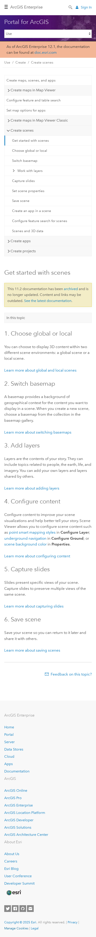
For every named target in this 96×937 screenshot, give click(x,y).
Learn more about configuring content (37, 556)
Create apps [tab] (20, 241)
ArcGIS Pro (13, 798)
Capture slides (23, 181)
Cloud (9, 756)
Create (20, 62)
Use (7, 62)
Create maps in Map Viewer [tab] (33, 90)
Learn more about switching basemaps (37, 432)
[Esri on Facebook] (15, 908)
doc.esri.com (45, 52)
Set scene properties (28, 191)
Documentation (16, 771)
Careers (10, 861)
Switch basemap (25, 161)
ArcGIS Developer (18, 820)
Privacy (72, 922)
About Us (11, 854)
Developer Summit (19, 883)
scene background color (25, 544)
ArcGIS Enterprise (26, 7)
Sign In (86, 7)
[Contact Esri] (30, 908)
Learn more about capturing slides (34, 606)
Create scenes (42, 62)
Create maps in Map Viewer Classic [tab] (39, 120)
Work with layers (30, 171)
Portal (9, 734)
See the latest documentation (47, 301)
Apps (8, 764)
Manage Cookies (16, 928)
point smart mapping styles (32, 532)
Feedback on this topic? (71, 674)
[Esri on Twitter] (7, 908)
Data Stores (13, 749)
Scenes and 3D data (27, 231)
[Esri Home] (13, 892)
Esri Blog (11, 868)
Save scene (20, 201)
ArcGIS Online (15, 790)
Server (9, 742)
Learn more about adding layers (31, 488)
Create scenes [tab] (21, 130)
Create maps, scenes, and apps (31, 80)
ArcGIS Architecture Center (26, 834)
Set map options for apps (26, 110)
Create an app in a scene (31, 211)
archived (71, 289)
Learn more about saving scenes (32, 650)
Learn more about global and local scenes (40, 370)
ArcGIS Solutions (17, 827)
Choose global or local (29, 151)
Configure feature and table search (33, 100)
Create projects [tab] (23, 251)
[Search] (70, 7)
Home (9, 727)
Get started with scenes (30, 141)
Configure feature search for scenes (39, 221)
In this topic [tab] (15, 318)
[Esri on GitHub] (22, 908)
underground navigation (25, 538)
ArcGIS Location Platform (24, 813)
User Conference (18, 876)
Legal (35, 928)
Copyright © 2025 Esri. (20, 922)
